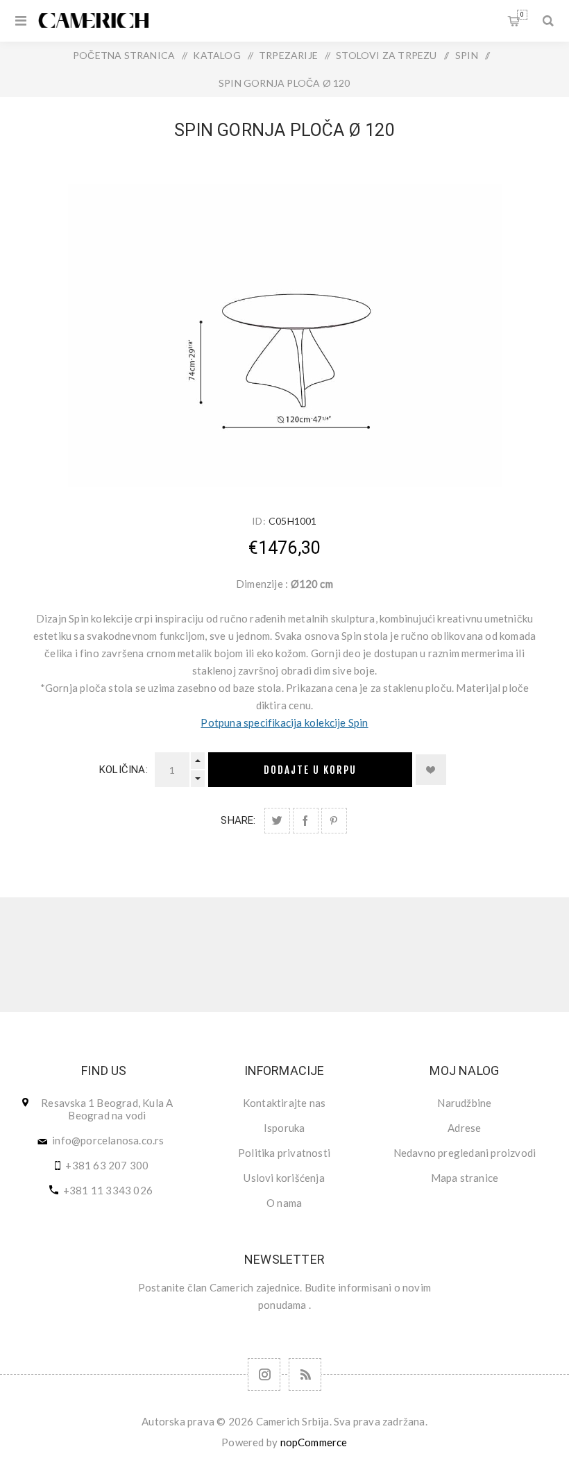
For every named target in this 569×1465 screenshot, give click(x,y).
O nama (284, 1202)
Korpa (522, 14)
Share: (238, 820)
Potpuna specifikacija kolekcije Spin (284, 722)
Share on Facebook (306, 820)
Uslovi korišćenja (284, 1177)
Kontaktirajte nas (284, 1102)
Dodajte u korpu (310, 770)
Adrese (464, 1127)
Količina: (123, 769)
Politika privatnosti (284, 1152)
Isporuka (284, 1127)
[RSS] (305, 1374)
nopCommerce (314, 1442)
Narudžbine (464, 1102)
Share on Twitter (277, 820)
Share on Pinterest (334, 820)
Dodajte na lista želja (431, 769)
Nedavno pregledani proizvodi (464, 1152)
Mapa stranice (465, 1177)
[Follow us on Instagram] (264, 1374)
